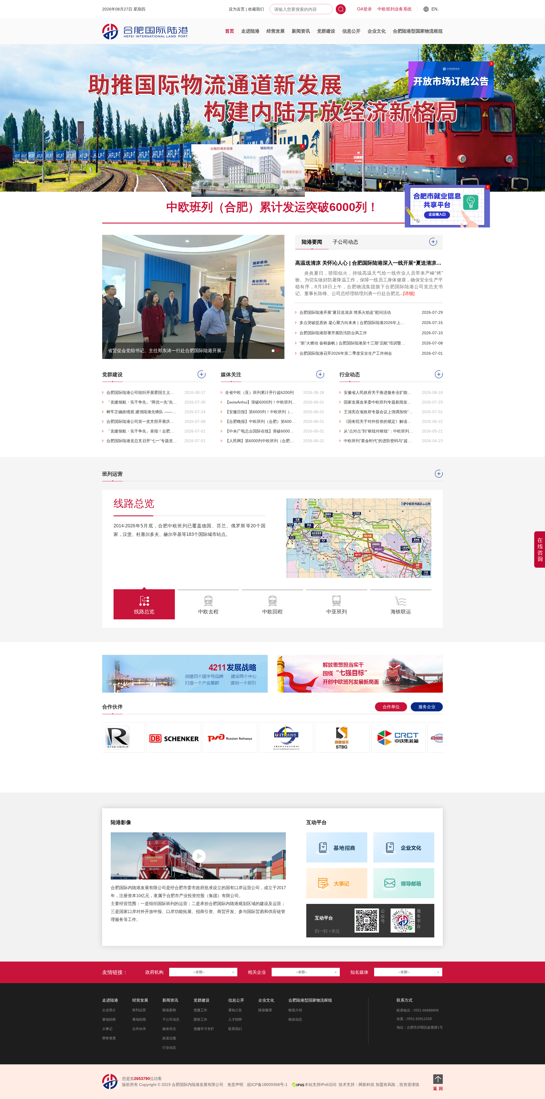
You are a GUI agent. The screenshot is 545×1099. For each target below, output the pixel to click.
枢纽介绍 (295, 1010)
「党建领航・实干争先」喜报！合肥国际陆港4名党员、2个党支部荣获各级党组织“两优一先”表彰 (141, 431)
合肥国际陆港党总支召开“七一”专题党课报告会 (141, 440)
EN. (435, 9)
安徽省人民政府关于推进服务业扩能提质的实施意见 (379, 392)
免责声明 (235, 1084)
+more (202, 374)
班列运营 (139, 1010)
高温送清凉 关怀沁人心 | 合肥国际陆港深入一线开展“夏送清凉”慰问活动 (377, 263)
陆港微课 (265, 1010)
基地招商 (109, 1019)
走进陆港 (250, 31)
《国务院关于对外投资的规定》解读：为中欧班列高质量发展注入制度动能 (379, 421)
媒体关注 (169, 1029)
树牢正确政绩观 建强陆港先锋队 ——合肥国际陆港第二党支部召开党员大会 (141, 411)
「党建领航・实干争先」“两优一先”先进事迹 (141, 402)
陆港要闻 (312, 242)
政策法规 (169, 1038)
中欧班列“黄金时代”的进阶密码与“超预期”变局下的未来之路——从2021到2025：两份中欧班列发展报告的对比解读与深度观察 (379, 440)
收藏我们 (256, 9)
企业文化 (377, 31)
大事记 (107, 1029)
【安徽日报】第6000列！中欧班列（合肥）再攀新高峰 (260, 411)
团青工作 (200, 1019)
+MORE (433, 242)
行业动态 (169, 1048)
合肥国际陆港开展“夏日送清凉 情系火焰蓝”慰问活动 (345, 312)
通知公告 (235, 1010)
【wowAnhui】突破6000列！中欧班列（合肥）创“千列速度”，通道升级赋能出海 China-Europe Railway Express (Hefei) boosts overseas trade (260, 402)
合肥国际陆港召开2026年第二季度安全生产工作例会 (345, 353)
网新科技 (366, 1084)
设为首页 (237, 9)
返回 (438, 1088)
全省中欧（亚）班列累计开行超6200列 (259, 392)
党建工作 (200, 1010)
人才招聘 (235, 1019)
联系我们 (235, 1029)
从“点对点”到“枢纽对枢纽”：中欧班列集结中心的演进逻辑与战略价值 (379, 431)
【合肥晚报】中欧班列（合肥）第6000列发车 (260, 421)
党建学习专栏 (204, 1029)
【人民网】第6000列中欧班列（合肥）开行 (260, 440)
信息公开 (351, 31)
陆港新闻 (169, 1010)
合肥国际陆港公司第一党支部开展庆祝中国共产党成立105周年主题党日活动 (141, 421)
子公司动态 (345, 242)
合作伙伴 (139, 1029)
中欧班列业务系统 (395, 9)
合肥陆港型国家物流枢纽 (418, 31)
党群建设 (326, 31)
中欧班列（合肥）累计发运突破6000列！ (272, 207)
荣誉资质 (109, 1038)
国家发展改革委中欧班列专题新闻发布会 (379, 402)
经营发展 (276, 31)
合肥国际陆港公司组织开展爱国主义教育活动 (141, 392)
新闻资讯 (301, 31)
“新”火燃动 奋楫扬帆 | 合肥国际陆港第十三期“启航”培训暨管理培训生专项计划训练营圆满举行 (353, 343)
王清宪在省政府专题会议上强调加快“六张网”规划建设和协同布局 (379, 411)
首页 (229, 31)
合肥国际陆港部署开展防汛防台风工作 (333, 333)
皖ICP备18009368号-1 (267, 1084)
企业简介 (109, 1010)
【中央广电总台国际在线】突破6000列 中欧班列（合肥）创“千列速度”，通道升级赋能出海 (260, 431)
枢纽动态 (295, 1019)
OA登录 (364, 9)
